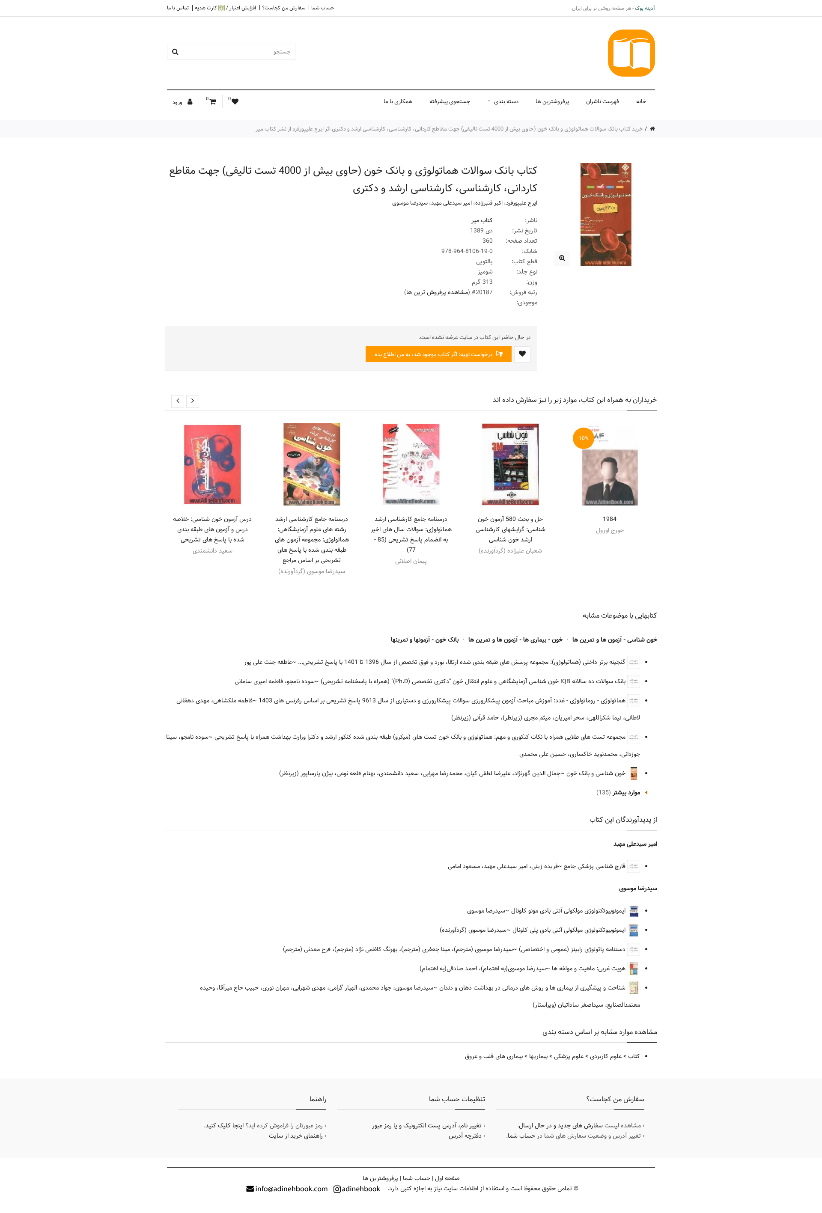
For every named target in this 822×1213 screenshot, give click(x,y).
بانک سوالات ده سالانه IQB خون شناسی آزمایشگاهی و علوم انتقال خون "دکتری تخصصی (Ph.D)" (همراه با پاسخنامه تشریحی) (474, 681)
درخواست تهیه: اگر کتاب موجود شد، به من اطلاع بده (434, 354)
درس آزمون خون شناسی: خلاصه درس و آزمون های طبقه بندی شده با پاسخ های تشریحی (212, 529)
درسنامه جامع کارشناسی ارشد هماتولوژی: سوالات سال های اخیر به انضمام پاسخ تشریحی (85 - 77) (411, 534)
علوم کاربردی (606, 1056)
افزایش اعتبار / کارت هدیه (225, 8)
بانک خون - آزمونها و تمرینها (425, 640)
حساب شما (322, 7)
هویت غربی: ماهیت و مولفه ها (589, 968)
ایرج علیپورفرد (521, 203)
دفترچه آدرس (465, 1136)
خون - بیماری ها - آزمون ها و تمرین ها (515, 640)
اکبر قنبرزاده (489, 203)
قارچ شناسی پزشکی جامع (595, 866)
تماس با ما (178, 7)
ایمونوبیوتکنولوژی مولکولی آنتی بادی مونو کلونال (569, 911)
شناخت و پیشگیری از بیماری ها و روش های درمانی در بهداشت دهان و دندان (533, 988)
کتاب (634, 1056)
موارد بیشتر (626, 793)
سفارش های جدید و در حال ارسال (561, 1126)
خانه (641, 101)
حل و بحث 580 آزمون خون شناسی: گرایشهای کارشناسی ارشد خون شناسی (510, 529)
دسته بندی (506, 101)
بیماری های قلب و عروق (494, 1056)
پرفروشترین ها (552, 101)
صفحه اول (447, 1178)
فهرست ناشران (602, 101)
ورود (178, 102)
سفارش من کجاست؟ (283, 7)
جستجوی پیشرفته (450, 101)
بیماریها (538, 1056)
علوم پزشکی (569, 1056)
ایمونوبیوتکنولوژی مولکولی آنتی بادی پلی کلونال (569, 930)
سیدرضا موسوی (410, 203)
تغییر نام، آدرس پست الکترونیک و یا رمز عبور (427, 1126)
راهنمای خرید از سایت (296, 1136)
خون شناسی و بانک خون (596, 773)
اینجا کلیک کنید (225, 1126)
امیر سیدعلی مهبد (451, 203)
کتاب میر (482, 220)
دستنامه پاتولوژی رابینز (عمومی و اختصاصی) (573, 949)
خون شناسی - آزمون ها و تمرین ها (614, 640)
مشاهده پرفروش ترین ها (437, 292)
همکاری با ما (398, 101)
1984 (609, 519)
